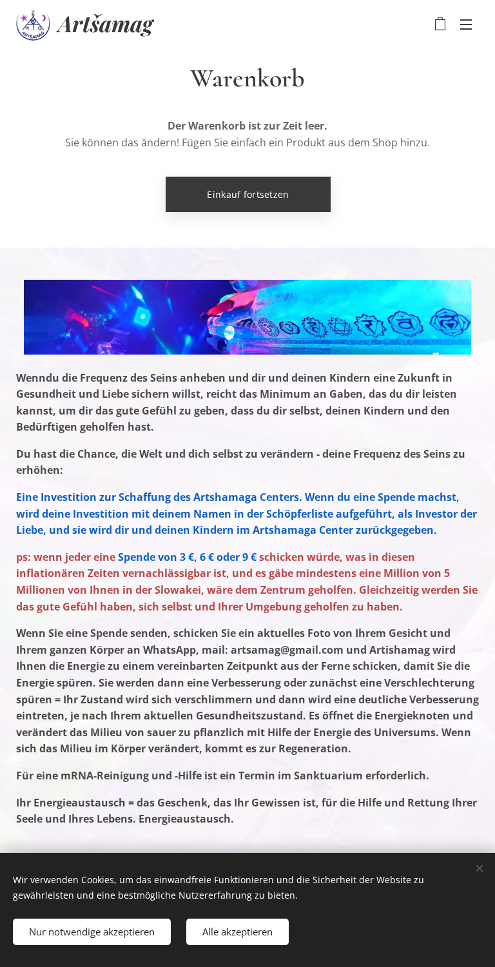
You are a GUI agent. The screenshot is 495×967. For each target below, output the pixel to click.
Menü (466, 24)
